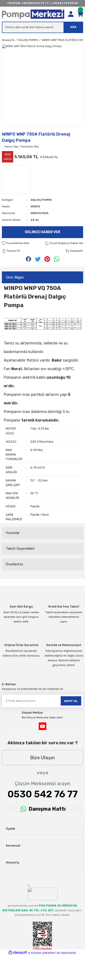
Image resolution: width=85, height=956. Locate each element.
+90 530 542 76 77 (35, 3)
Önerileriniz (14, 564)
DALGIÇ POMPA (41, 199)
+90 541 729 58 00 (64, 3)
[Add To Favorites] (15, 243)
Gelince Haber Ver (42, 232)
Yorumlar (13, 533)
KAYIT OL (71, 701)
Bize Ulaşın (42, 757)
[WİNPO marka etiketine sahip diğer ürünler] (16, 179)
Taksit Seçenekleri (20, 548)
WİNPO (35, 206)
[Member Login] (71, 14)
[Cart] (80, 14)
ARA (73, 27)
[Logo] (33, 14)
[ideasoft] (17, 953)
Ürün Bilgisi (15, 277)
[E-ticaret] (42, 953)
